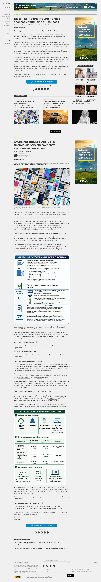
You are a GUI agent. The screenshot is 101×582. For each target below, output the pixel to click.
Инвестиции (7, 14)
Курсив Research (6, 21)
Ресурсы (8, 18)
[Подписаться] (69, 562)
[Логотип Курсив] (6, 3)
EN (9, 7)
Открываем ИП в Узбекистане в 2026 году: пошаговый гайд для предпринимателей (36, 543)
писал (27, 74)
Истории (8, 12)
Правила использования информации (81, 569)
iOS (21, 329)
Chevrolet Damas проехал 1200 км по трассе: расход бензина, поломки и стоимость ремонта (54, 104)
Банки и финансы (6, 16)
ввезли (42, 487)
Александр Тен (23, 153)
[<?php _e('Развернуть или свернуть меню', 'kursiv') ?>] (9, 41)
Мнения (8, 20)
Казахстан (7, 43)
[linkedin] (54, 566)
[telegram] (50, 566)
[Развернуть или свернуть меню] (9, 29)
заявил (16, 44)
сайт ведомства (24, 378)
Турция (16, 27)
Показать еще (55, 132)
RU (5, 7)
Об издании (47, 569)
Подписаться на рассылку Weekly (51, 560)
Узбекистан (7, 45)
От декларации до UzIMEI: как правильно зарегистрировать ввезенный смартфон (25, 104)
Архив (46, 571)
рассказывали (62, 223)
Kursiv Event (7, 25)
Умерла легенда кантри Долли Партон (82, 102)
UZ (7, 7)
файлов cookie (48, 577)
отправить (27, 512)
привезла (40, 37)
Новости (8, 11)
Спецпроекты (7, 36)
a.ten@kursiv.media (22, 156)
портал (39, 378)
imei (15, 159)
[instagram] (47, 566)
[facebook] (44, 566)
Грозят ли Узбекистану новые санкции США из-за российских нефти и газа (41, 548)
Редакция (8, 33)
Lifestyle (8, 23)
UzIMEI (31, 397)
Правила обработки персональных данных (82, 571)
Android (17, 329)
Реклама (8, 35)
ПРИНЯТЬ (70, 575)
